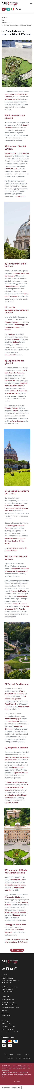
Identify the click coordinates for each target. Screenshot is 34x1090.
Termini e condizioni (8, 1029)
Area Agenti (5, 1013)
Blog (3, 20)
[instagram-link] (15, 968)
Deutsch (18, 1058)
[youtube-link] (11, 968)
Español (26, 1054)
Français (10, 1058)
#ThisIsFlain (17, 1081)
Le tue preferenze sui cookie (10, 1032)
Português (26, 1058)
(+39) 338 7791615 (7, 991)
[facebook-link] (7, 968)
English (10, 1054)
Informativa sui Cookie (8, 1026)
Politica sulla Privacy (8, 1024)
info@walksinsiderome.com (10, 987)
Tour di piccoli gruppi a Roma (10, 1007)
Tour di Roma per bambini (9, 1005)
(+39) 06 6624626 (7, 989)
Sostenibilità (5, 1010)
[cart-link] (20, 9)
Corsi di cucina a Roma (8, 1002)
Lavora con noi (6, 1015)
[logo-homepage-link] (10, 4)
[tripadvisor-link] (3, 968)
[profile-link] (17, 9)
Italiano (18, 1054)
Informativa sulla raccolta (11, 1088)
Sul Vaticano (5, 23)
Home (3, 17)
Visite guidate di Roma (8, 999)
